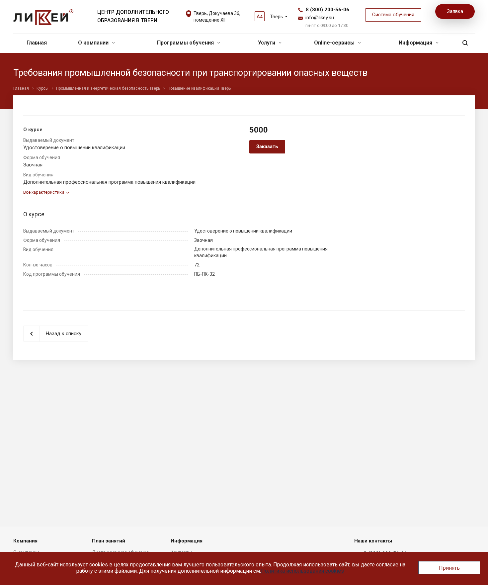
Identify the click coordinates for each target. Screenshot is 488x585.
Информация (416, 43)
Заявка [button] (455, 11)
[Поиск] (465, 43)
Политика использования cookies (302, 571)
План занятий (108, 541)
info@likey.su (319, 18)
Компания (25, 541)
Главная (37, 43)
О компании (94, 43)
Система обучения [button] (393, 15)
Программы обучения (186, 43)
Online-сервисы (335, 43)
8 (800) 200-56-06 (327, 10)
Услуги (267, 43)
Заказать (267, 146)
